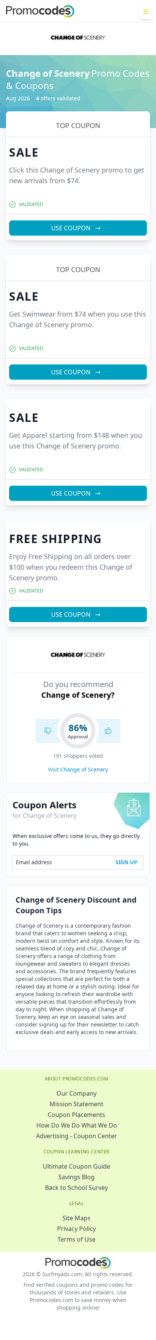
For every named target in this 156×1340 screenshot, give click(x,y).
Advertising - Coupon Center (76, 1136)
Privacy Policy (76, 1228)
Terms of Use (76, 1239)
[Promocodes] (40, 11)
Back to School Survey (76, 1187)
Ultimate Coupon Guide (76, 1166)
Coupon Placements (76, 1114)
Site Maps (76, 1218)
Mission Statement (76, 1104)
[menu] (146, 11)
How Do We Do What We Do (76, 1125)
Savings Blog (76, 1177)
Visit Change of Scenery (78, 769)
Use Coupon (70, 228)
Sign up (126, 862)
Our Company (76, 1093)
